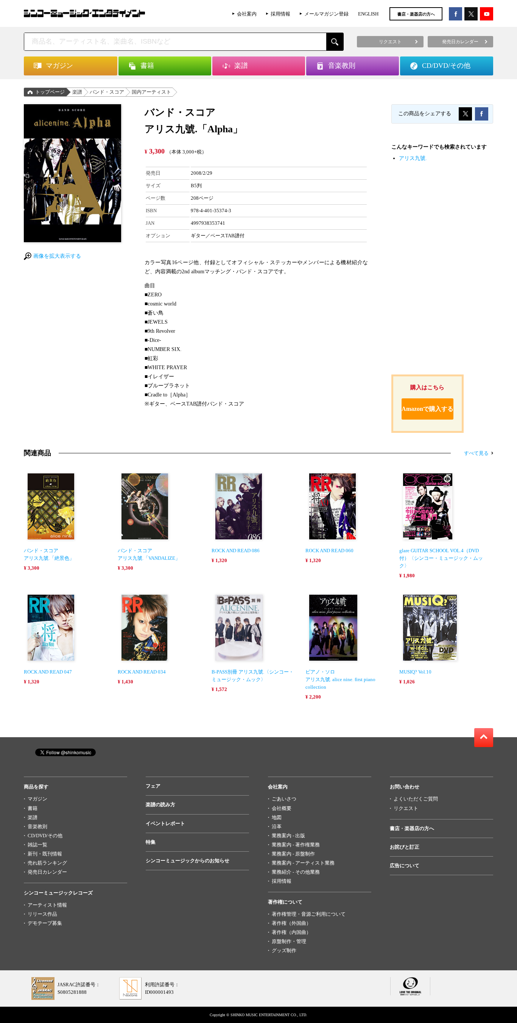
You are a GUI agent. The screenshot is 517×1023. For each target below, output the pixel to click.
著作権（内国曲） (291, 932)
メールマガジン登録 (326, 14)
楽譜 (77, 92)
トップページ (50, 92)
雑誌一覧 (37, 845)
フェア (153, 786)
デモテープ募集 (45, 923)
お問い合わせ (404, 787)
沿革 (277, 826)
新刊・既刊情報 (45, 854)
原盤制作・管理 (289, 941)
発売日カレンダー (47, 872)
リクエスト (406, 808)
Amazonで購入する (427, 409)
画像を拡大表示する (57, 256)
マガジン (37, 799)
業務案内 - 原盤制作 (293, 854)
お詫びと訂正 (404, 847)
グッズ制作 (284, 950)
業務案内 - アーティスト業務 (303, 863)
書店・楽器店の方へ (416, 14)
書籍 (32, 808)
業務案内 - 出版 (288, 835)
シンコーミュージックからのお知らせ (187, 860)
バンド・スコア (107, 92)
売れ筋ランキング (47, 863)
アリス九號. (413, 158)
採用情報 (280, 14)
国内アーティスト (151, 92)
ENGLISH (368, 14)
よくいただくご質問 (416, 799)
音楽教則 (37, 826)
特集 (151, 842)
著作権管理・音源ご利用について (309, 914)
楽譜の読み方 (160, 804)
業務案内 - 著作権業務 (296, 845)
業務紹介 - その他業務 (296, 872)
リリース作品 (42, 914)
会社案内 (247, 14)
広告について (404, 865)
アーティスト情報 (47, 905)
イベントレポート (165, 823)
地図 (277, 817)
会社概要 (281, 808)
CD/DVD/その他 (45, 835)
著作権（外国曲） (291, 923)
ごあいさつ (284, 799)
